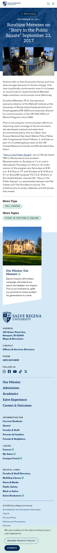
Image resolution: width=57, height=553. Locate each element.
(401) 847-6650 (11, 360)
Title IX (6, 513)
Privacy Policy (9, 517)
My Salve (8, 453)
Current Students (12, 421)
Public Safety (10, 486)
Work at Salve (10, 491)
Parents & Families (13, 434)
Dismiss (12, 548)
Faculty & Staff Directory (16, 473)
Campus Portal (11, 458)
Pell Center (12, 206)
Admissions (11, 388)
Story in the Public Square (17, 154)
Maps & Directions (13, 338)
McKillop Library (12, 477)
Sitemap (7, 525)
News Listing (30, 13)
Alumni (7, 425)
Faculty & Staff (11, 430)
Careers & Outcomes (17, 405)
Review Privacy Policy (21, 540)
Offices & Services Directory (18, 349)
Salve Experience (15, 400)
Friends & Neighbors (14, 438)
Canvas (7, 449)
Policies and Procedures (14, 521)
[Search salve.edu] (48, 4)
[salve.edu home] (12, 4)
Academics (10, 394)
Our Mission (11, 382)
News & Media (11, 482)
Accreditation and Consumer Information (22, 509)
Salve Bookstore (12, 495)
